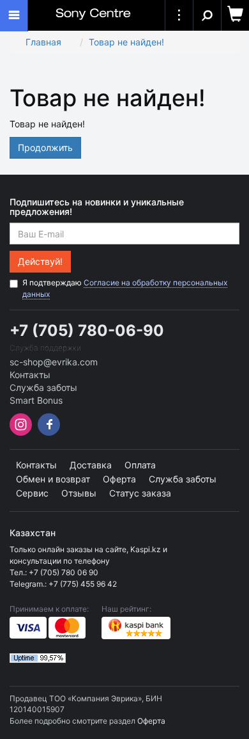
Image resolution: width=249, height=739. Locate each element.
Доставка (91, 464)
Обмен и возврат (53, 478)
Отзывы (78, 493)
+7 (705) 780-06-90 (87, 330)
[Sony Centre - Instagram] (22, 432)
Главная (43, 41)
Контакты (30, 374)
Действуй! (40, 261)
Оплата (140, 464)
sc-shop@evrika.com (54, 361)
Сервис (32, 493)
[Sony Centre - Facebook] (47, 432)
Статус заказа (140, 493)
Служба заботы (43, 387)
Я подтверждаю (124, 288)
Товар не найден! (126, 41)
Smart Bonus (36, 400)
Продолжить (45, 147)
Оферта (119, 478)
